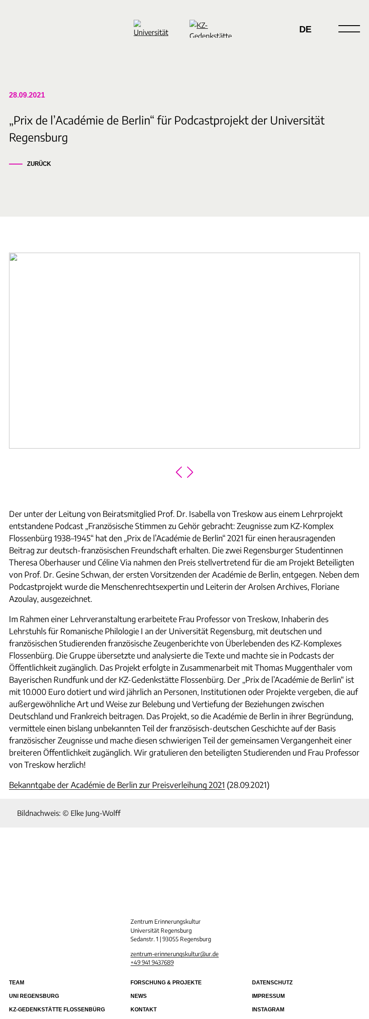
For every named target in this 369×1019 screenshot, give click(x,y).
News (138, 996)
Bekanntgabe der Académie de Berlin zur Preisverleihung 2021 (117, 784)
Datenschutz (272, 982)
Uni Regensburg (34, 996)
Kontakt (143, 1009)
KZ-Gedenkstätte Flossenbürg (57, 1009)
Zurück (39, 163)
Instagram (268, 1009)
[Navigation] (349, 29)
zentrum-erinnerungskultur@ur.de (174, 953)
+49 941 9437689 (152, 962)
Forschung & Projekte (166, 982)
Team (16, 982)
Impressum (268, 996)
